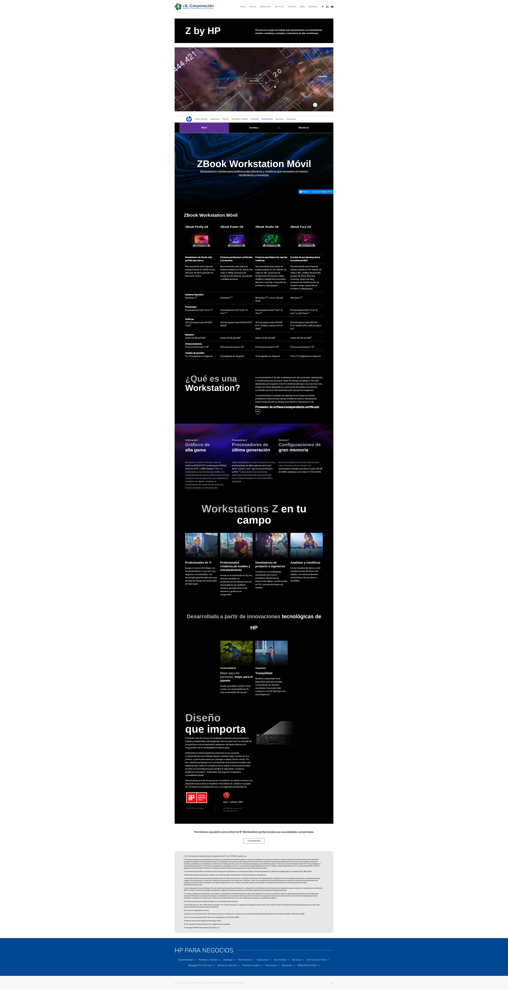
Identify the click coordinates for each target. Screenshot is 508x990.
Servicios (296, 959)
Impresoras (262, 959)
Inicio (242, 6)
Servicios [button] (279, 6)
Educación (287, 965)
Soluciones (271, 965)
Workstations (244, 959)
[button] (331, 983)
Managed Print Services (200, 965)
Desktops (227, 959)
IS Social (292, 6)
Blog (302, 6)
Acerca (252, 6)
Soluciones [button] (265, 6)
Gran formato (280, 959)
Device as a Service (227, 965)
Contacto (313, 6)
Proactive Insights (251, 965)
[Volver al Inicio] (195, 6)
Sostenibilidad (185, 959)
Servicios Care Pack (316, 959)
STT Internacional (238, 983)
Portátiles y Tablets (208, 959)
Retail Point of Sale (307, 965)
